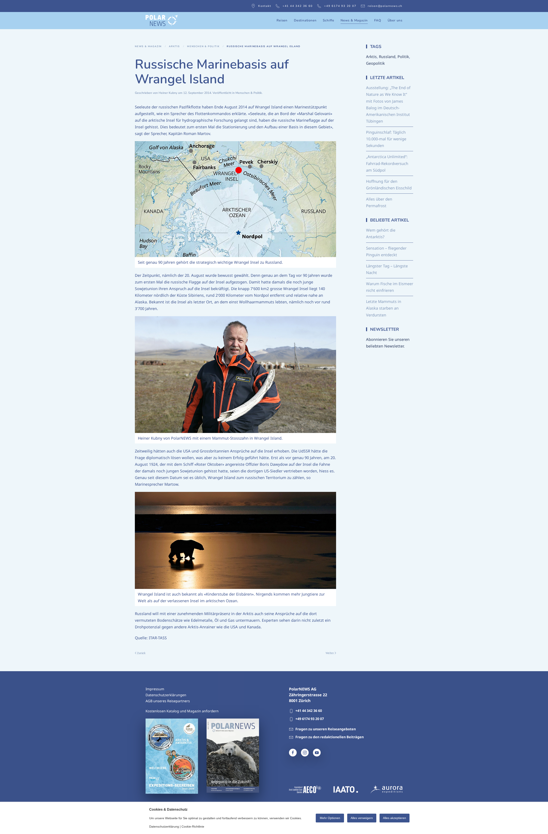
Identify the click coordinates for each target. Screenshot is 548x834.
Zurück (141, 653)
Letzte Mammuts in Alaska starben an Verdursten (383, 308)
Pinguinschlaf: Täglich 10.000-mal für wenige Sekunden (386, 139)
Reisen (282, 20)
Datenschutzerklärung (164, 826)
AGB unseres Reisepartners (168, 701)
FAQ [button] (377, 20)
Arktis (371, 56)
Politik (403, 56)
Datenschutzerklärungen (166, 695)
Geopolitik (375, 63)
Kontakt (264, 6)
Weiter (330, 653)
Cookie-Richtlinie (193, 826)
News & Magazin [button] (354, 20)
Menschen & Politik (248, 93)
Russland (387, 56)
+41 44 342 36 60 (298, 6)
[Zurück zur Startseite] (162, 20)
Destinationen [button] (305, 20)
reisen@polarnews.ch (385, 6)
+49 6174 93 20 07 (340, 6)
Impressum (155, 689)
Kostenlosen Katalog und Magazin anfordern (182, 711)
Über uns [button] (395, 20)
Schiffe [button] (328, 20)
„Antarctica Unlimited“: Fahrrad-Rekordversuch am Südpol (387, 163)
